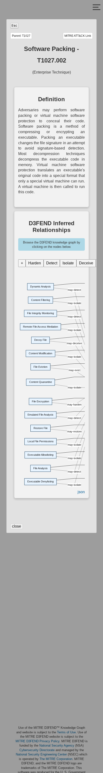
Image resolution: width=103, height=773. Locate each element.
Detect (51, 263)
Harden (34, 263)
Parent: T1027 (21, 35)
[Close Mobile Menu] (96, 8)
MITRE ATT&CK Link (77, 35)
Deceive (86, 263)
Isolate (68, 263)
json (81, 492)
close (16, 526)
